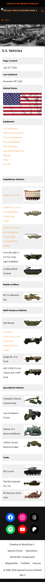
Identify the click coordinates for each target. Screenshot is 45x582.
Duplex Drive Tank (11, 195)
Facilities (25, 563)
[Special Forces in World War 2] (19, 11)
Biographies (11, 563)
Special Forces (15, 550)
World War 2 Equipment (22, 556)
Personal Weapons (11, 141)
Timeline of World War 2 (21, 544)
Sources (37, 563)
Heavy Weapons (10, 146)
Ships (5, 159)
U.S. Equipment (10, 128)
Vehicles (7, 155)
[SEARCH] (43, 11)
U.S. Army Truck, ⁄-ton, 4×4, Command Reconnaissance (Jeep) (11, 341)
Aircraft (6, 164)
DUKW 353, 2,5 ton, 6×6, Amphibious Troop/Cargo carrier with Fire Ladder (12, 236)
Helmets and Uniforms (13, 132)
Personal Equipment (12, 137)
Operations (31, 550)
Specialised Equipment (13, 150)
